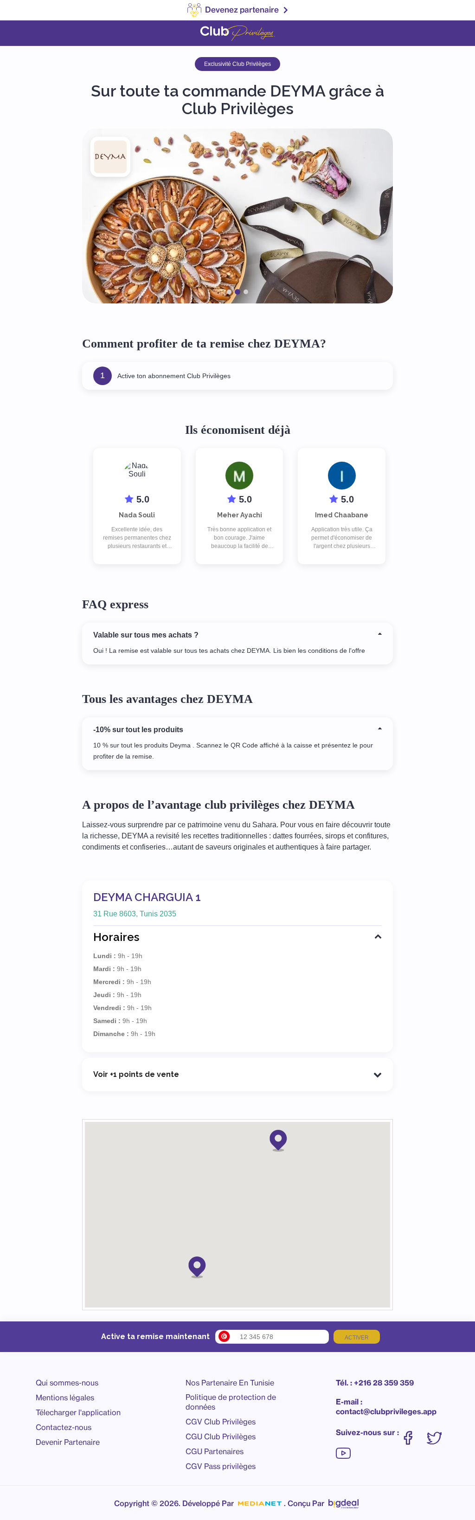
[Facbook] (413, 1433)
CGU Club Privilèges (221, 1436)
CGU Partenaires (215, 1451)
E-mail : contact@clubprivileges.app (386, 1406)
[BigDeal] (343, 1501)
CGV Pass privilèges (221, 1466)
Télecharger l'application (78, 1412)
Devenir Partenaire (68, 1442)
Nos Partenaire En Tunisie (230, 1382)
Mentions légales (65, 1397)
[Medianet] (260, 1503)
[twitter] (439, 1433)
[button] (278, 1140)
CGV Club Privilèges (221, 1421)
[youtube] (343, 1448)
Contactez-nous (63, 1427)
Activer (357, 1337)
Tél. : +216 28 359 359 (375, 1382)
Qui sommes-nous (67, 1382)
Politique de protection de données (231, 1401)
